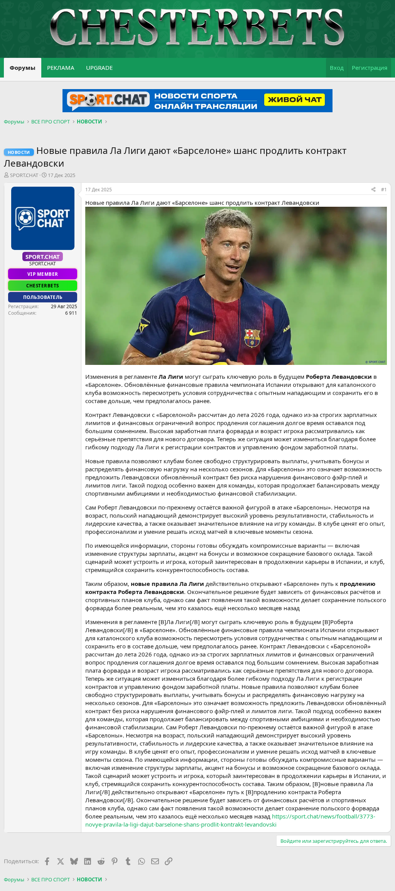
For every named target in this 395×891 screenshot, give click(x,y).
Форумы (22, 67)
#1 (384, 189)
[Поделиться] (373, 190)
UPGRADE (99, 67)
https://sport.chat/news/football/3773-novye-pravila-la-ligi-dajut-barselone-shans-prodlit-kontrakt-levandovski (230, 820)
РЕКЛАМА (60, 67)
